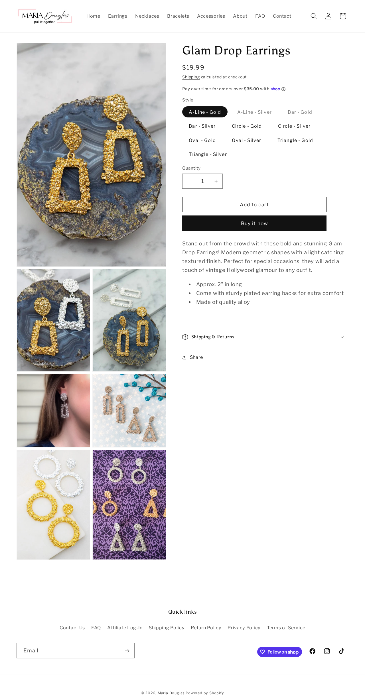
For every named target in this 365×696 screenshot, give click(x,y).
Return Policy (206, 627)
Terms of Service (286, 627)
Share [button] (196, 357)
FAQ (96, 627)
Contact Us (72, 627)
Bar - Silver (202, 126)
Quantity (191, 168)
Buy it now (254, 223)
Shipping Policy (166, 627)
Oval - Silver (246, 140)
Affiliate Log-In (125, 627)
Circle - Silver (294, 126)
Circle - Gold (247, 126)
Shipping (191, 77)
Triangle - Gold (295, 140)
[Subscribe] (127, 650)
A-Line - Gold (205, 112)
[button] (314, 16)
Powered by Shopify (205, 693)
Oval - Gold (202, 140)
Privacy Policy (244, 627)
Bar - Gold (303, 113)
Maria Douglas (171, 693)
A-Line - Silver (257, 113)
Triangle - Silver (208, 154)
